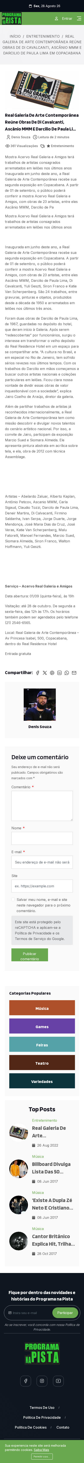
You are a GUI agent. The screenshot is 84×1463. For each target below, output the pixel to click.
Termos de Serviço (30, 939)
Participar (65, 1313)
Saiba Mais (41, 1450)
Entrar (67, 18)
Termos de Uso (42, 1407)
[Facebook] (25, 1381)
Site (14, 876)
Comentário (21, 787)
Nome (16, 828)
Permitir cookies (43, 1456)
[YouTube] (58, 1381)
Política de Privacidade (33, 933)
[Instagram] (42, 1381)
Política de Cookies (31, 1427)
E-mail (17, 852)
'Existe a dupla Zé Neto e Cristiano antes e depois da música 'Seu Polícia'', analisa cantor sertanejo (52, 1204)
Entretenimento (43, 36)
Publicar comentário (29, 956)
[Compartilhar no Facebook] (37, 673)
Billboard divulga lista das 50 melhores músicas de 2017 (52, 1168)
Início (15, 36)
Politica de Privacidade (42, 1417)
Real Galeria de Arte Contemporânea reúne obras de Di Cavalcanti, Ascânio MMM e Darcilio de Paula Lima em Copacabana (42, 122)
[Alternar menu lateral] (79, 18)
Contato (62, 1427)
